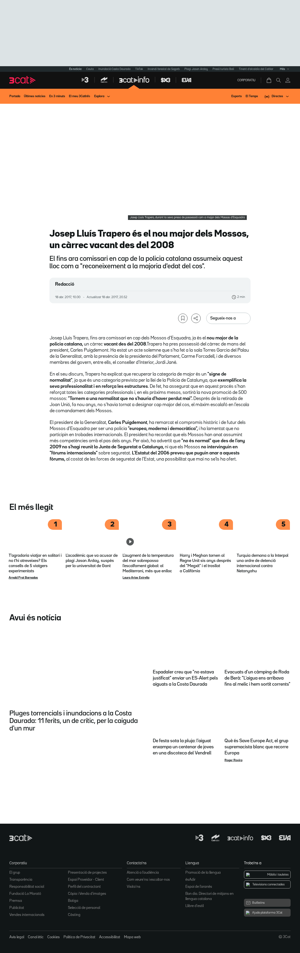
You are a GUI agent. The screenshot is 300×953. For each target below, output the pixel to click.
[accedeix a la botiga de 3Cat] (269, 80)
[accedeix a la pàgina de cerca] (278, 80)
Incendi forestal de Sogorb (164, 69)
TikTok (139, 69)
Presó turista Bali (223, 69)
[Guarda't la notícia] (183, 318)
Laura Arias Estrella (136, 577)
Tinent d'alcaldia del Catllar (256, 69)
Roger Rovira (233, 760)
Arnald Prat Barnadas (23, 577)
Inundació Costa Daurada (114, 69)
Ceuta (90, 69)
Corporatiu (246, 80)
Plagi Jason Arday (196, 69)
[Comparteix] (196, 318)
